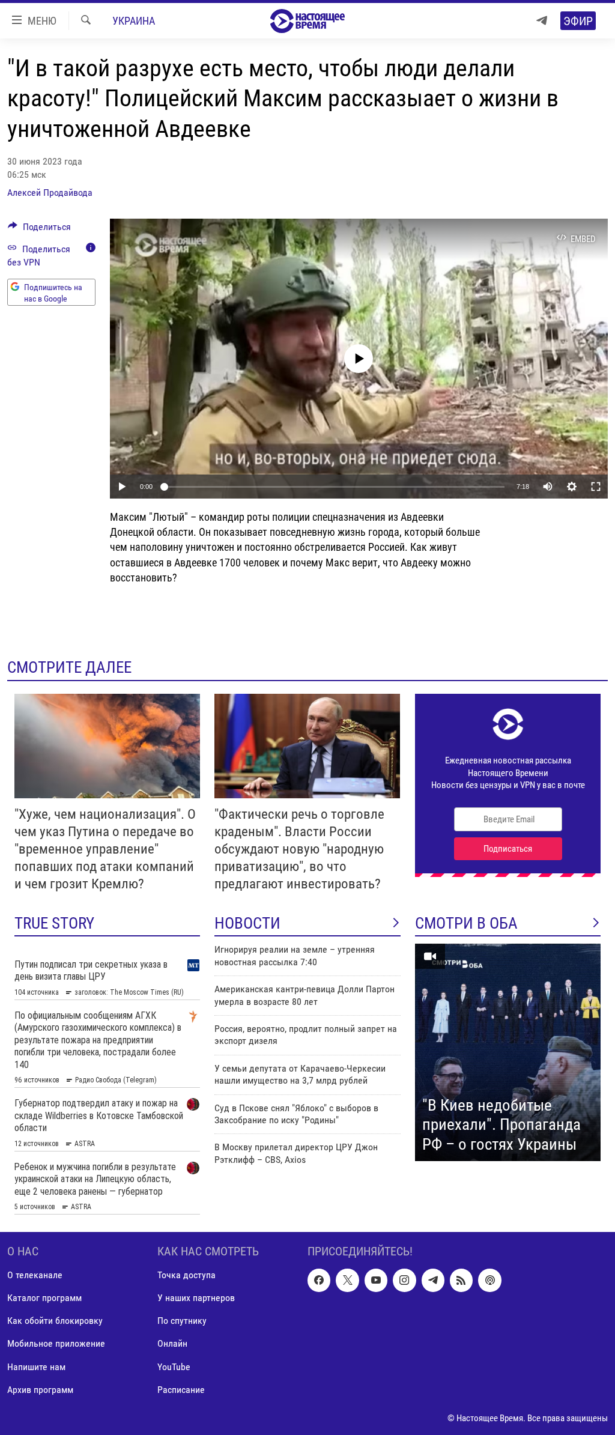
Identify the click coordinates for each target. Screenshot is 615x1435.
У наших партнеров (196, 1297)
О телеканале (34, 1275)
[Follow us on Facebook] (319, 1280)
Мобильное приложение (56, 1343)
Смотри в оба (466, 923)
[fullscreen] (596, 487)
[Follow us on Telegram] (433, 1280)
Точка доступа (186, 1275)
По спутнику (182, 1320)
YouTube (173, 1366)
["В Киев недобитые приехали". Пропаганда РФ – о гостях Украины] (508, 1052)
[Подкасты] (489, 1280)
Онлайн (172, 1343)
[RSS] (461, 1280)
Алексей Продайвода (49, 192)
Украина (133, 20)
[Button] (39, 230)
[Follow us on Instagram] (404, 1280)
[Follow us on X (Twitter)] (347, 1280)
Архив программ (40, 1389)
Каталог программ (44, 1297)
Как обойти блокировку (55, 1320)
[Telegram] (541, 20)
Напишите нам (36, 1366)
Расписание (181, 1389)
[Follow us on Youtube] (376, 1280)
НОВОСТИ (247, 923)
